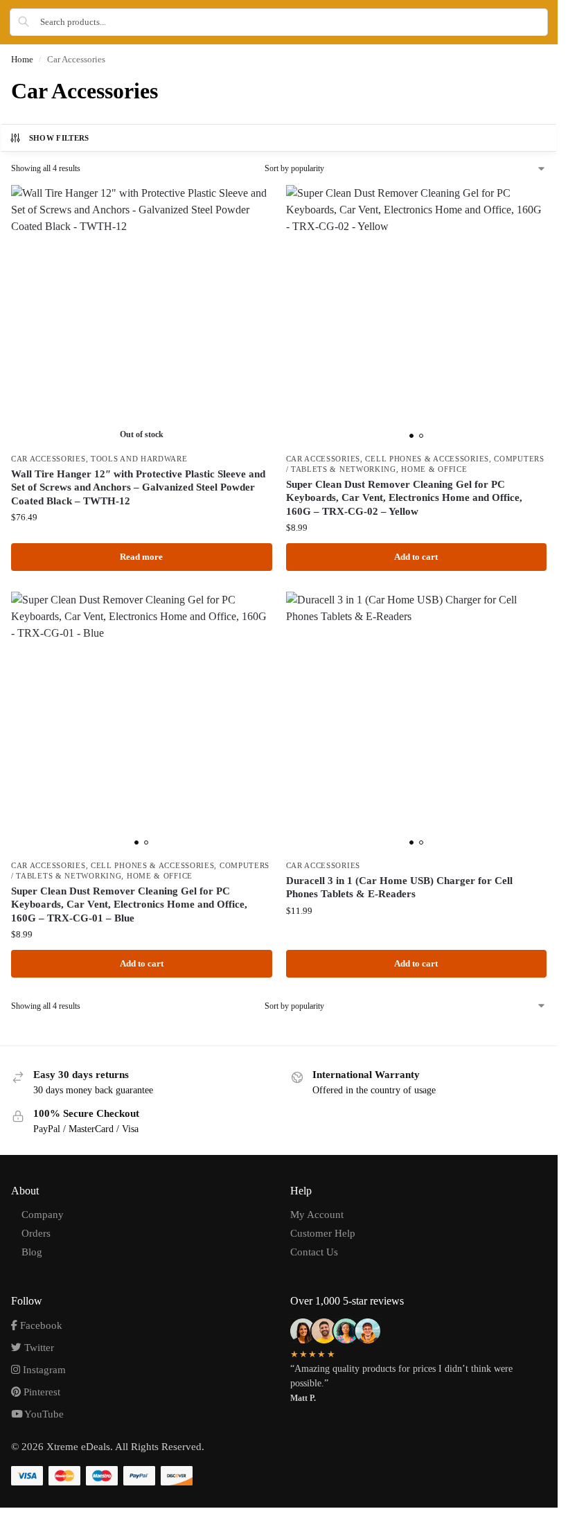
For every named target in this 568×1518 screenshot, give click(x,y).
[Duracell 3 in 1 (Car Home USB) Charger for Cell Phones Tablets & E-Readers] (416, 722)
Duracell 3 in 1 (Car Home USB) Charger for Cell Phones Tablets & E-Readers (399, 887)
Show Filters (59, 138)
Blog (31, 1251)
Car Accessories (48, 459)
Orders (36, 1233)
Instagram (43, 1369)
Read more (141, 556)
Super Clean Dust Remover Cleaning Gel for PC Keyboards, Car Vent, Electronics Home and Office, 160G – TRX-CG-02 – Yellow (404, 498)
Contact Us (314, 1251)
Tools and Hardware (139, 459)
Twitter (37, 1347)
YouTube (43, 1414)
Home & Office (434, 469)
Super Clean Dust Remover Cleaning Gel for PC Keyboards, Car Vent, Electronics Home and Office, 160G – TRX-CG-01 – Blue (129, 904)
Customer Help (322, 1233)
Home (22, 59)
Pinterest (40, 1391)
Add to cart (416, 556)
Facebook (39, 1325)
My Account (317, 1214)
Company (42, 1214)
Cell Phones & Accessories (427, 459)
